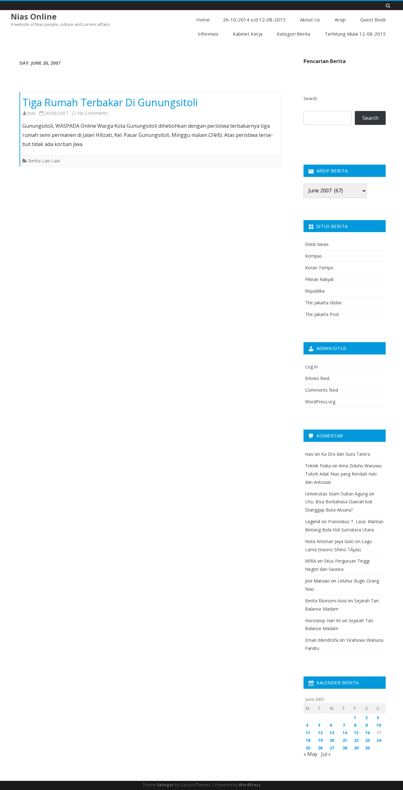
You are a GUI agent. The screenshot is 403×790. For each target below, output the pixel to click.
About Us (310, 19)
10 (379, 725)
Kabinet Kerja (247, 34)
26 (320, 748)
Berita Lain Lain (44, 161)
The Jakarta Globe (323, 303)
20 (332, 740)
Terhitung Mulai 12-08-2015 (355, 34)
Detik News (317, 244)
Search (310, 98)
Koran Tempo (319, 268)
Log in (311, 367)
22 (356, 740)
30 (367, 748)
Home (203, 19)
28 (345, 748)
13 (332, 732)
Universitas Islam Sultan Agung (336, 494)
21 (345, 740)
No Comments (92, 113)
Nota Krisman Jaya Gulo (329, 541)
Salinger (165, 784)
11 (308, 732)
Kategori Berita (293, 34)
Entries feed (317, 378)
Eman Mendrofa (321, 640)
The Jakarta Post (322, 314)
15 (356, 732)
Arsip (340, 19)
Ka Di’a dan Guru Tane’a (345, 454)
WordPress (250, 784)
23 (367, 740)
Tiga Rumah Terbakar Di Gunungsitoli (110, 102)
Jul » (326, 754)
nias (31, 113)
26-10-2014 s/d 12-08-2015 (254, 19)
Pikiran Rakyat (319, 279)
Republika (315, 291)
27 (332, 748)
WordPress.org (320, 402)
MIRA (310, 561)
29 (356, 748)
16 (367, 732)
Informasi (208, 34)
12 (320, 732)
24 (379, 740)
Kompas (313, 256)
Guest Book (373, 19)
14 (345, 732)
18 (308, 740)
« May (310, 754)
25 (308, 748)
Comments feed (321, 390)
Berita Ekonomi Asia (325, 601)
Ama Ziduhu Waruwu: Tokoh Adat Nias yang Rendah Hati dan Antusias (343, 474)
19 (320, 740)
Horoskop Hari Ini (323, 620)
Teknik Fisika (318, 466)
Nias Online (34, 16)
